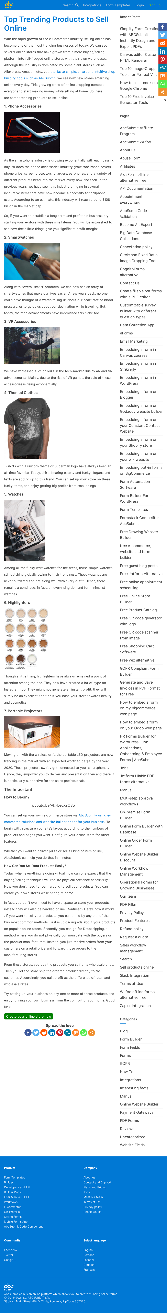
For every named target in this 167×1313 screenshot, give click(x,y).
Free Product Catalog (138, 610)
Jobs (124, 768)
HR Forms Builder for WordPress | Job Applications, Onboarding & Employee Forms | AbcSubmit (141, 748)
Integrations (92, 5)
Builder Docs (12, 1192)
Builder (8, 1182)
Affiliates (127, 166)
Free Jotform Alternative (141, 574)
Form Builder (131, 1039)
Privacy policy (93, 1207)
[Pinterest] (59, 1032)
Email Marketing (134, 341)
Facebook (10, 1250)
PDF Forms (129, 1120)
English (88, 1250)
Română (89, 1255)
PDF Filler (128, 904)
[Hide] (165, 100)
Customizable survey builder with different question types (138, 311)
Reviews (127, 1129)
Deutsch (89, 1264)
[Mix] (75, 1032)
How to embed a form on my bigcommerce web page (139, 708)
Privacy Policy (132, 912)
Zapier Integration (135, 1006)
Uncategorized (132, 1137)
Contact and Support (97, 1182)
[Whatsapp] (83, 1032)
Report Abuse (92, 1211)
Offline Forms (13, 1216)
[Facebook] (28, 1032)
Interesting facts (134, 1088)
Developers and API (17, 1187)
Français (89, 1269)
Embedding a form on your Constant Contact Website (140, 425)
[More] (91, 1032)
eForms (126, 333)
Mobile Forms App (15, 1221)
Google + (10, 1259)
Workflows (11, 1202)
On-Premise (12, 1211)
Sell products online (137, 967)
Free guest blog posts (138, 566)
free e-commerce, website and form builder (135, 552)
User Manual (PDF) (16, 1197)
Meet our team (93, 1197)
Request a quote (134, 937)
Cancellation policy (136, 247)
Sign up (154, 5)
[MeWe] (67, 1032)
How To (126, 1072)
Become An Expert (136, 224)
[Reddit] (43, 1032)
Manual (126, 790)
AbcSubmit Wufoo (135, 142)
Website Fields (132, 1145)
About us (127, 150)
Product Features (134, 920)
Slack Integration (134, 975)
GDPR (125, 1063)
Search (68, 5)
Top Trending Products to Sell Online (56, 24)
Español (89, 1259)
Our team (128, 896)
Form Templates (118, 5)
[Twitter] (36, 1032)
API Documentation (136, 188)
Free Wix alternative (137, 660)
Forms (125, 1055)
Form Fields (130, 1047)
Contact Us (130, 283)
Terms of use (92, 1202)
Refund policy (132, 929)
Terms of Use (131, 983)
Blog (124, 1031)
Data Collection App (137, 325)
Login (139, 5)
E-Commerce (12, 1207)
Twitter (8, 1255)
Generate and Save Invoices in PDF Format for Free (140, 688)
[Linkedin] (51, 1032)
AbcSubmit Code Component (23, 1226)
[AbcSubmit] (9, 5)
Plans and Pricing (95, 1187)
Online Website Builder (139, 1104)
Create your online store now (28, 1016)
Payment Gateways (136, 1112)
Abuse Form (130, 158)
